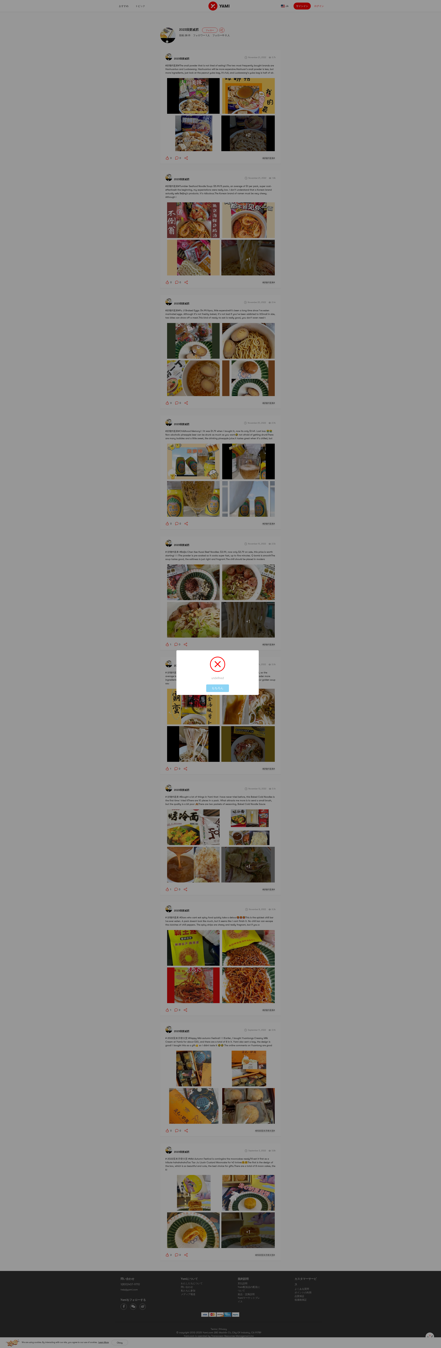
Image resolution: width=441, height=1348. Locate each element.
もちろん (217, 688)
